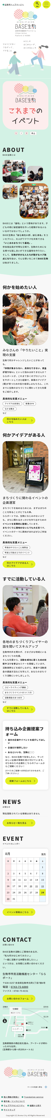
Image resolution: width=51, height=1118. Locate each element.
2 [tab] (21, 133)
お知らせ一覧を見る (17, 822)
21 (36, 886)
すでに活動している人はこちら (18, 709)
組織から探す (35, 1105)
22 (42, 886)
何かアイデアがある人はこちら (18, 564)
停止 (33, 133)
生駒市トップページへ (14, 4)
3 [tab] (26, 133)
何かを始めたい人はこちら (17, 420)
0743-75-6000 (19, 987)
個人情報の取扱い (11, 1097)
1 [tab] (16, 133)
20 (31, 886)
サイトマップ (9, 1109)
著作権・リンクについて (14, 1101)
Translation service (33, 1097)
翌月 (43, 854)
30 (8, 898)
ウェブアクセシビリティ (14, 1105)
